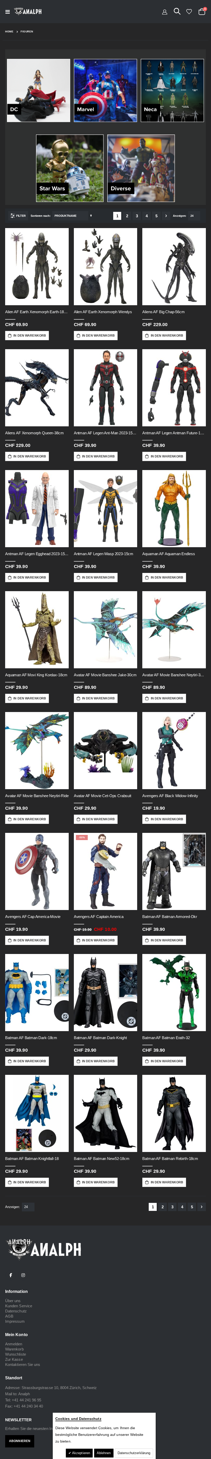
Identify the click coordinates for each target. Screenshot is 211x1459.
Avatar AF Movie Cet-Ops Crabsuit (102, 796)
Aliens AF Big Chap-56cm (163, 312)
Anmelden (13, 1344)
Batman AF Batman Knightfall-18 (32, 1158)
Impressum (15, 1321)
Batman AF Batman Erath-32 (166, 1037)
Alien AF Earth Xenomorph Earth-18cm (37, 312)
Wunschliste (15, 1354)
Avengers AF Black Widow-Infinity (170, 796)
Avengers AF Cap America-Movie (32, 916)
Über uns (13, 1301)
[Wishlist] (189, 11)
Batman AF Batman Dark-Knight (100, 1037)
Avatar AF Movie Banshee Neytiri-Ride (37, 796)
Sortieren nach (40, 215)
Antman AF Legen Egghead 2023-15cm (37, 554)
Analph (24, 1394)
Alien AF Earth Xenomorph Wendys (103, 312)
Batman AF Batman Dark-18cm (31, 1037)
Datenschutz (16, 1311)
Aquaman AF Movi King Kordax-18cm (36, 675)
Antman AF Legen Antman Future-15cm (174, 433)
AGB (9, 1316)
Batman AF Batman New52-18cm (101, 1158)
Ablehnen (104, 1453)
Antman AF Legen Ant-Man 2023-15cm (105, 433)
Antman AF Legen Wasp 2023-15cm (104, 554)
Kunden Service (18, 1306)
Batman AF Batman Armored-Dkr (169, 916)
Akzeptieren (80, 1453)
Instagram (23, 1275)
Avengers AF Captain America (99, 916)
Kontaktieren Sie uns (22, 1364)
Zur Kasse (14, 1359)
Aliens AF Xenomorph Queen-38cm (34, 433)
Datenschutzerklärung (134, 1453)
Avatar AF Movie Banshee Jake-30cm (105, 675)
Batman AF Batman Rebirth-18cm (170, 1158)
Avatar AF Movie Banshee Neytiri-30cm (174, 675)
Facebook (11, 1275)
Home (9, 31)
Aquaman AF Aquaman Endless (168, 554)
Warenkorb (14, 1349)
